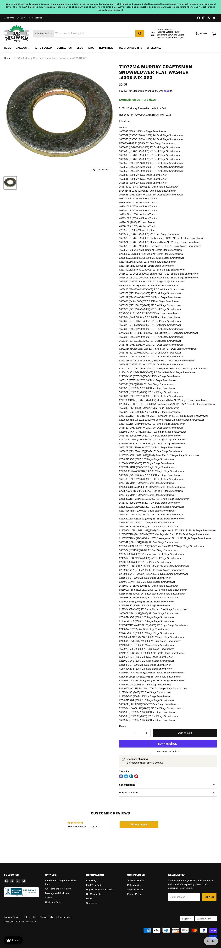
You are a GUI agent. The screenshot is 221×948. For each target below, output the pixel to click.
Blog (80, 48)
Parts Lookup (43, 48)
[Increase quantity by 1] (147, 733)
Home (7, 48)
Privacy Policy (134, 894)
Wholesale (154, 48)
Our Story (21, 18)
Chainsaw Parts (53, 902)
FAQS (91, 48)
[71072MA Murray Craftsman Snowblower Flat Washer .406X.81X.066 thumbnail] (10, 183)
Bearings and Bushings (57, 893)
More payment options (167, 751)
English (185, 919)
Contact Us (9, 18)
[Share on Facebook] (121, 776)
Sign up (209, 896)
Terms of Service (135, 880)
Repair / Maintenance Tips (99, 889)
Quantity (123, 726)
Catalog (22, 48)
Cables (48, 897)
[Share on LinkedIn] (131, 776)
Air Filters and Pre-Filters (58, 888)
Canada (204, 919)
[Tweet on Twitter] (126, 776)
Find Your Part (93, 885)
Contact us (64, 48)
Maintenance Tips (130, 48)
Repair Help (106, 48)
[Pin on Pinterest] (136, 776)
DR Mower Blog (35, 18)
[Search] (139, 33)
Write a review (138, 824)
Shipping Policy (135, 889)
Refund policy (134, 885)
